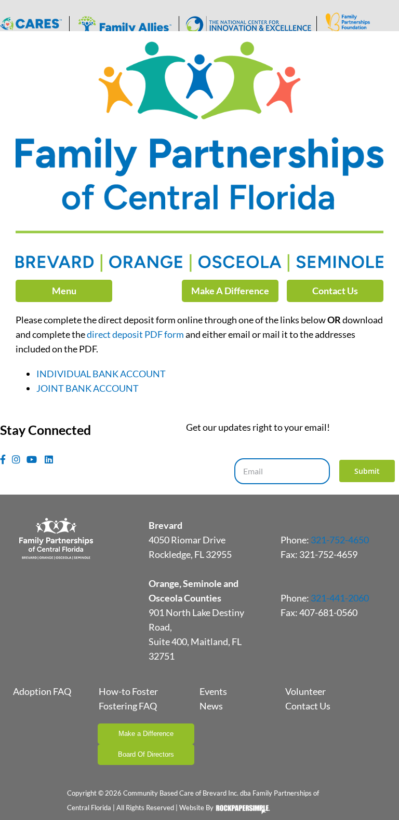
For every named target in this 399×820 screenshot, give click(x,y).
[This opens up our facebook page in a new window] (3, 459)
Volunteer (305, 691)
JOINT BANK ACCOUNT (87, 388)
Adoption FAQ (42, 691)
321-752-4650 (340, 539)
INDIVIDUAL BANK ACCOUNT (101, 373)
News (211, 706)
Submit (367, 471)
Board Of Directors (146, 754)
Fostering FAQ (128, 706)
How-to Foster (128, 691)
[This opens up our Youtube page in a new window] (31, 459)
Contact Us (335, 290)
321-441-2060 (340, 598)
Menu (64, 290)
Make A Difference (230, 290)
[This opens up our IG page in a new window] (16, 459)
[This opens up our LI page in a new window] (49, 459)
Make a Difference (146, 733)
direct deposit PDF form (135, 334)
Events (213, 691)
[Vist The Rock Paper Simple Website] (243, 812)
